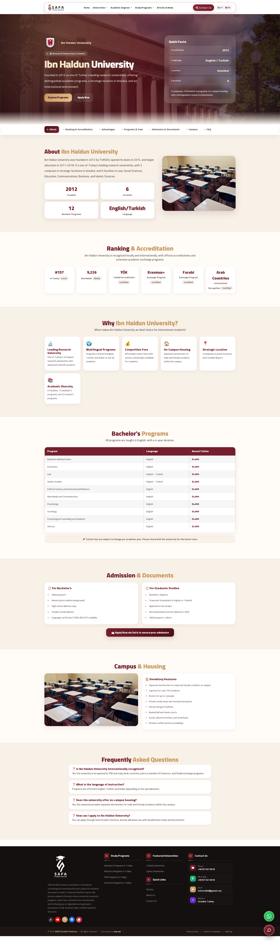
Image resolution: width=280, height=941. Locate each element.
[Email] (65, 920)
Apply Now (83, 97)
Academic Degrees (120, 8)
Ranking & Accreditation (79, 129)
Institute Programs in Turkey (117, 883)
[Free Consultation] (269, 930)
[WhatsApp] (269, 916)
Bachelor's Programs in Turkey (118, 866)
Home (87, 8)
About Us (150, 895)
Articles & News (165, 8)
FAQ (208, 129)
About (52, 129)
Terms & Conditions (212, 931)
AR (220, 7)
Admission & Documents (166, 129)
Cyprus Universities (155, 871)
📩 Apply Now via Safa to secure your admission (140, 632)
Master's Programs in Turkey (117, 871)
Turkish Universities (155, 866)
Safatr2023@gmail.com (210, 890)
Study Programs (143, 8)
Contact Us (151, 901)
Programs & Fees (133, 129)
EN (227, 7)
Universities (99, 8)
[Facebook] (72, 920)
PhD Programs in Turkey (115, 877)
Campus (193, 129)
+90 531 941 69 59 (206, 869)
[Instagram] (79, 920)
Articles (149, 889)
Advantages (108, 129)
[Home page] (56, 7)
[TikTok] (50, 920)
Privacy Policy (193, 931)
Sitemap (228, 931)
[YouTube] (58, 920)
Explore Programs (58, 97)
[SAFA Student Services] (61, 866)
